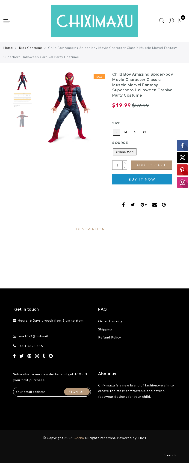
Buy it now (142, 179)
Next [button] (91, 110)
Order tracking (110, 321)
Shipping (105, 329)
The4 (142, 438)
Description (90, 229)
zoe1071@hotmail (33, 336)
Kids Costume (30, 48)
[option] (69, 107)
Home (8, 48)
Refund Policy (109, 337)
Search (170, 455)
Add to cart (151, 165)
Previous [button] (42, 110)
